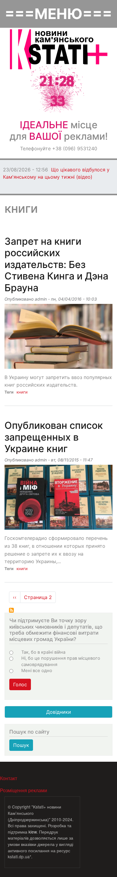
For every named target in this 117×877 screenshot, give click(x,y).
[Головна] (58, 49)
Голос (20, 684)
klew (32, 832)
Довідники (58, 712)
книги (22, 392)
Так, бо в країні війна (43, 652)
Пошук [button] (21, 745)
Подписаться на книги (11, 610)
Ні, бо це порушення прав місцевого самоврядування (60, 661)
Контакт (8, 778)
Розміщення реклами (23, 790)
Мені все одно (36, 670)
